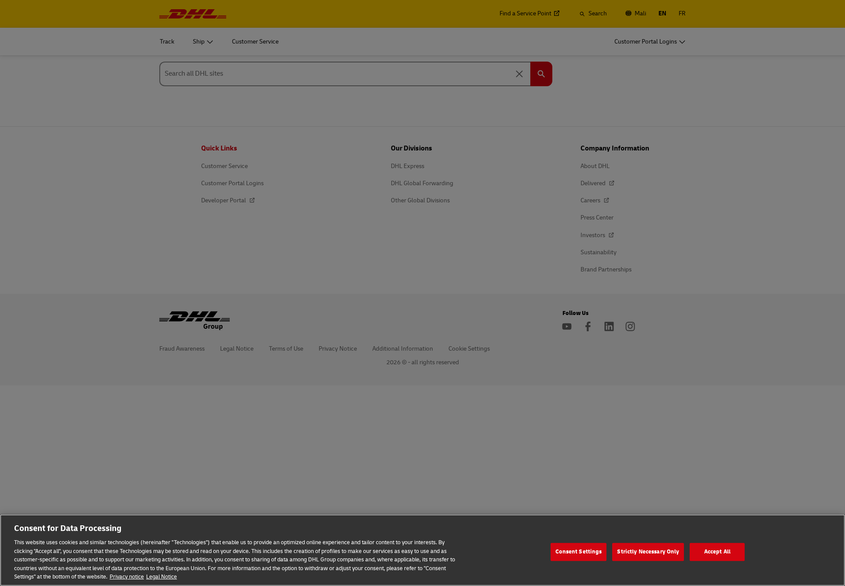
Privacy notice (127, 576)
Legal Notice (161, 576)
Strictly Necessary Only (648, 551)
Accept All (717, 551)
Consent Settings (578, 551)
